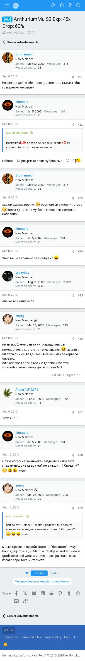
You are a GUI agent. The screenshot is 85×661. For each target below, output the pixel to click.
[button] (6, 6)
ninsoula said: (15, 516)
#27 (80, 412)
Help (67, 637)
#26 (80, 338)
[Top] (74, 637)
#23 (80, 198)
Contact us (11, 637)
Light (10, 630)
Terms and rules (30, 637)
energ (9, 32)
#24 (80, 251)
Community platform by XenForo (41, 655)
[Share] (73, 77)
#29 (80, 508)
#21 (80, 77)
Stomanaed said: (17, 132)
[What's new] (70, 5)
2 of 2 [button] (54, 573)
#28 (80, 455)
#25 (80, 295)
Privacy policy (52, 637)
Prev (41, 573)
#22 (80, 124)
